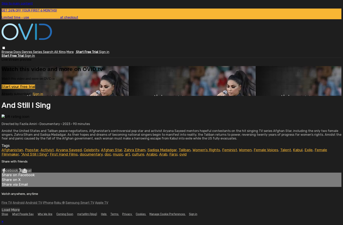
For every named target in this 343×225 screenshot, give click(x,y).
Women (245, 150)
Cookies (141, 214)
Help (104, 214)
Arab (163, 154)
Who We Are (45, 214)
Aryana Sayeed (69, 150)
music (118, 154)
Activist (47, 150)
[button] (3, 48)
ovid (183, 154)
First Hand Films (64, 154)
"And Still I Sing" (34, 154)
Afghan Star (111, 150)
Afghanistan (12, 150)
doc (108, 154)
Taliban (185, 150)
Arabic (151, 154)
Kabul (298, 150)
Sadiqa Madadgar (162, 150)
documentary (91, 154)
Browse (7, 52)
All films (60, 52)
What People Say (23, 214)
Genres (27, 52)
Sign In (30, 56)
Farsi (173, 154)
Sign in (104, 52)
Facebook (10, 170)
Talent (285, 150)
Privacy (127, 214)
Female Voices (266, 150)
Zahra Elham (134, 150)
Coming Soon (64, 214)
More (70, 52)
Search (48, 52)
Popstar (32, 150)
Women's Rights (206, 150)
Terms (114, 214)
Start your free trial (18, 87)
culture (138, 154)
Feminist (229, 150)
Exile (308, 150)
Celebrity (91, 150)
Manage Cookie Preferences (167, 214)
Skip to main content (17, 3)
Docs (17, 52)
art (127, 154)
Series (38, 52)
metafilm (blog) (87, 214)
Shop (5, 214)
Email (27, 170)
